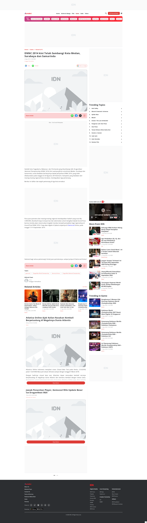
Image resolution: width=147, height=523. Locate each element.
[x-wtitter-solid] (80, 115)
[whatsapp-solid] (72, 115)
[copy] (84, 115)
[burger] (121, 13)
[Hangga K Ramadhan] (26, 281)
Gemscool (71, 225)
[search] (106, 13)
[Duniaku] (28, 13)
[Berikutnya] (88, 296)
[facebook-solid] (76, 115)
